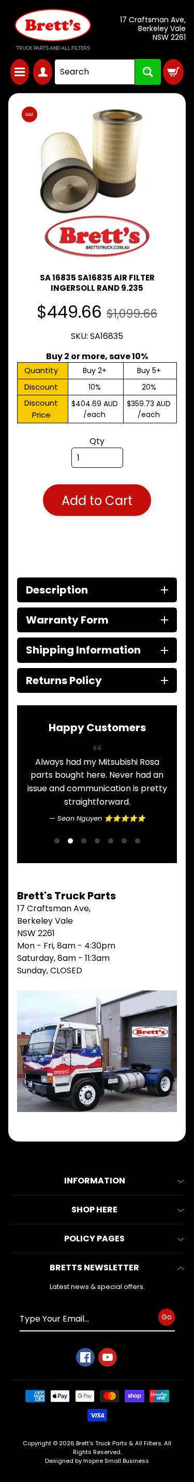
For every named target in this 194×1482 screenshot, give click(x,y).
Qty (97, 441)
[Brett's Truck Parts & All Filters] (52, 29)
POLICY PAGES (94, 1292)
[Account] (42, 72)
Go (166, 1370)
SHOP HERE (94, 1263)
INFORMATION (94, 1234)
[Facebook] (85, 1410)
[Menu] (19, 72)
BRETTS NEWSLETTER (94, 1321)
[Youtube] (107, 1410)
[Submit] (148, 72)
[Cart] (173, 72)
